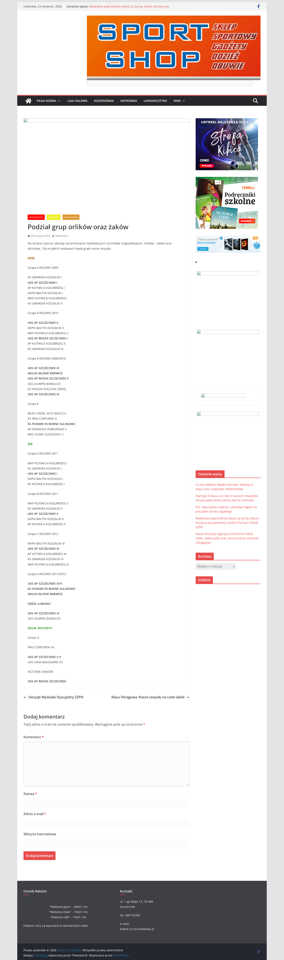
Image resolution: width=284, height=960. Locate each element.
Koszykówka (104, 101)
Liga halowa (77, 101)
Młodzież (53, 217)
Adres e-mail (34, 814)
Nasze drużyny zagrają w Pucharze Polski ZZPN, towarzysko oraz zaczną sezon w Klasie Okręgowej (227, 538)
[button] (58, 101)
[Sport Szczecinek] (28, 101)
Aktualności (36, 217)
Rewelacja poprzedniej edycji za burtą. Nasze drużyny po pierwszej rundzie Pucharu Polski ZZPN (129, 8)
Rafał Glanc (61, 236)
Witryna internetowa (39, 834)
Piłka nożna (46, 101)
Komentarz (33, 737)
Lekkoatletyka (155, 101)
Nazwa (30, 793)
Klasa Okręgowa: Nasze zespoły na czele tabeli (147, 697)
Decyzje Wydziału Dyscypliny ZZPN (55, 697)
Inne (177, 101)
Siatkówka (128, 101)
